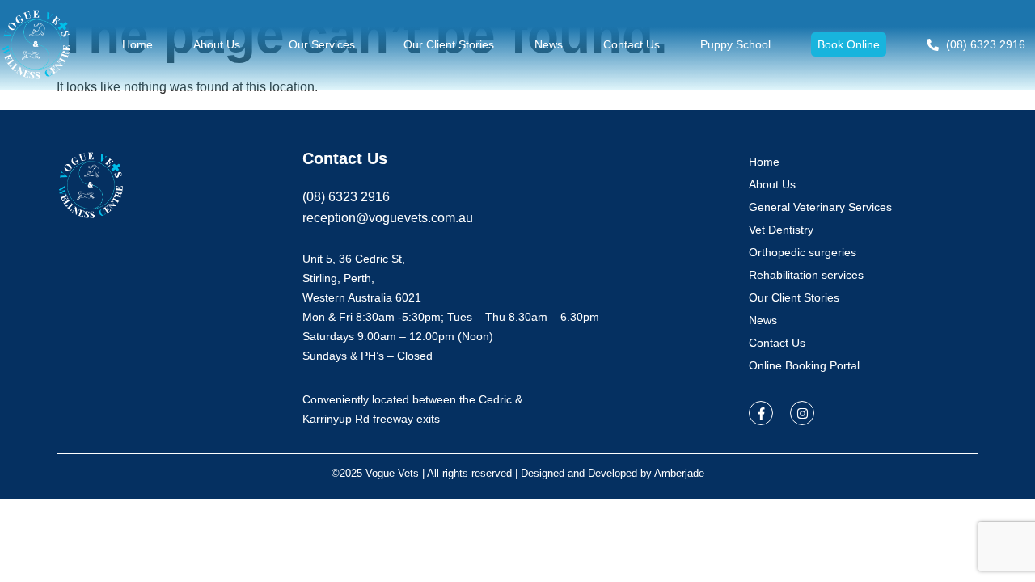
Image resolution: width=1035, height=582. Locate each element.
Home (137, 44)
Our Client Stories (448, 44)
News (548, 44)
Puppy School (735, 44)
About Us (216, 44)
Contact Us (631, 44)
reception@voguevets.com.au (387, 218)
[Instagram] (802, 413)
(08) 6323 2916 (346, 197)
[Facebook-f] (761, 413)
